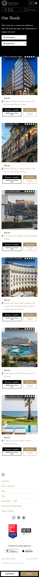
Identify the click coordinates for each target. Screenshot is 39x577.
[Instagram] (18, 517)
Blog (3, 496)
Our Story (5, 481)
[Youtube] (23, 517)
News (3, 491)
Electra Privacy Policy (9, 559)
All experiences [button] (8, 43)
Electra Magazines (8, 486)
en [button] (31, 3)
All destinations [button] (9, 37)
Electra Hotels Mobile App (12, 506)
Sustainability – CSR (9, 501)
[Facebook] (13, 517)
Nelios (35, 559)
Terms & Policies (8, 511)
